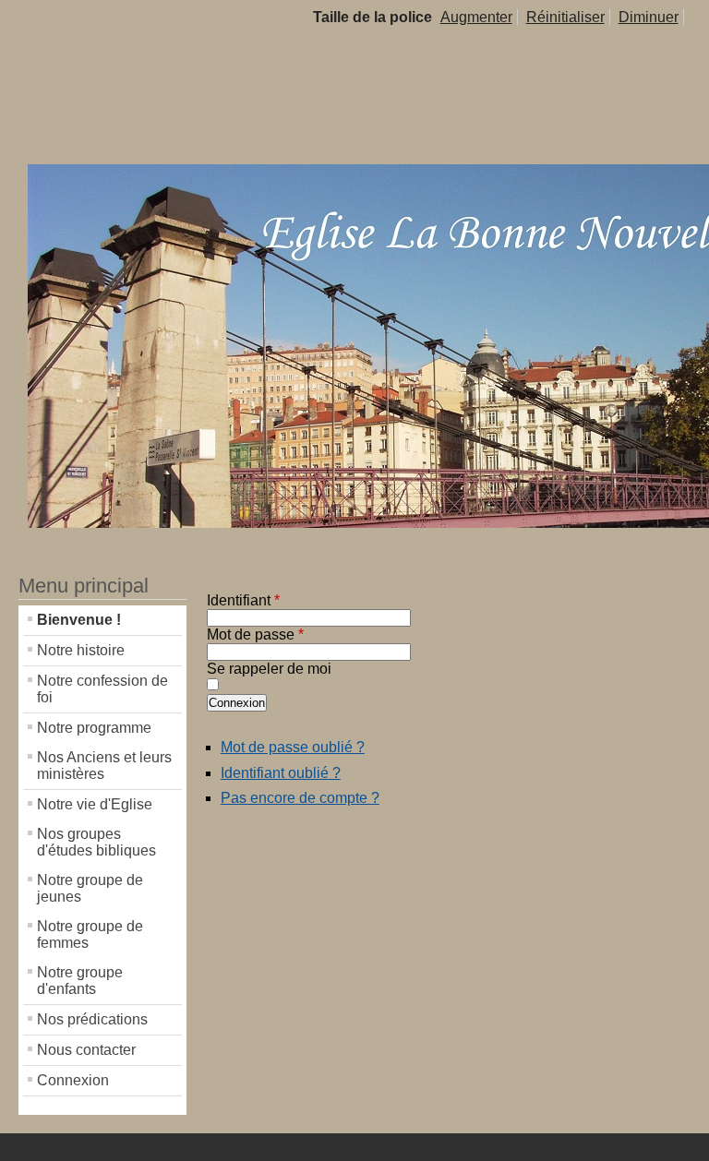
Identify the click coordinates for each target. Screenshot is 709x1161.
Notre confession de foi (102, 689)
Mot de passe (255, 634)
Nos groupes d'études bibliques (96, 842)
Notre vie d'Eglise (94, 804)
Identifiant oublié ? (281, 773)
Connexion (73, 1080)
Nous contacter (86, 1050)
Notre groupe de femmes (90, 934)
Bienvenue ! (79, 620)
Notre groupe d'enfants (80, 980)
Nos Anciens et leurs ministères (104, 765)
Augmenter (476, 17)
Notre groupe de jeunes (90, 888)
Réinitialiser (565, 17)
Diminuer (649, 17)
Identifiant (243, 600)
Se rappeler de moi (269, 668)
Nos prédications (92, 1019)
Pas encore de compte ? (300, 798)
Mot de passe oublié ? (293, 747)
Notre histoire (81, 650)
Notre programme (94, 728)
